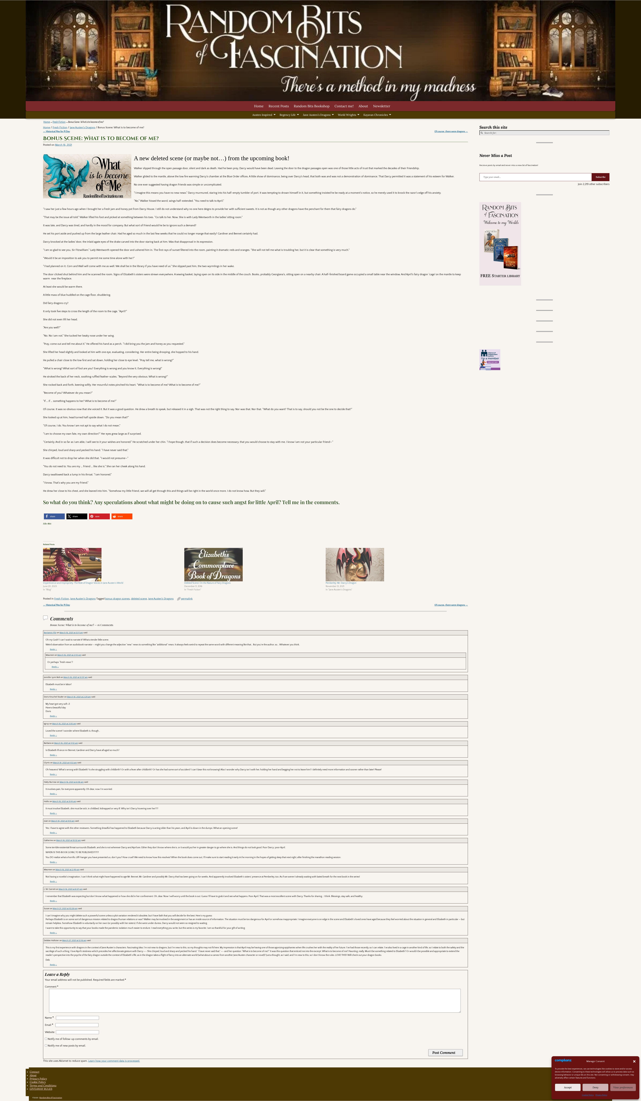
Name (49, 1017)
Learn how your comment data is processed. (114, 1060)
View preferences (623, 1087)
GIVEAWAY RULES (41, 1088)
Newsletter (381, 106)
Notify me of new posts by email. (67, 1045)
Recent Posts (279, 106)
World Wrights (347, 114)
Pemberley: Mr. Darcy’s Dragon (341, 583)
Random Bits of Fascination (50, 1098)
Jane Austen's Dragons (82, 127)
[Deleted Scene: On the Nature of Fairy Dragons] (253, 564)
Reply (53, 649)
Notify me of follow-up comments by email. (73, 1039)
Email (49, 1024)
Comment (51, 986)
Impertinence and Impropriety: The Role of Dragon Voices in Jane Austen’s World (83, 583)
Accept (568, 1087)
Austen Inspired (262, 114)
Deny (595, 1087)
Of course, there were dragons (451, 131)
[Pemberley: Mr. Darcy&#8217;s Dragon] (395, 564)
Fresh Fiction (59, 122)
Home (259, 106)
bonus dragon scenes (117, 598)
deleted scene (139, 598)
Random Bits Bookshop (312, 106)
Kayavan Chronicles (375, 114)
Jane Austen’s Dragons (317, 114)
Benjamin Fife (50, 632)
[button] (634, 1061)
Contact (34, 1071)
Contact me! (344, 106)
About (363, 106)
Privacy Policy (601, 1095)
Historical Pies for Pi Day (56, 131)
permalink (187, 598)
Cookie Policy (588, 1095)
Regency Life (288, 114)
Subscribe (600, 177)
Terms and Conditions (43, 1085)
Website (49, 1032)
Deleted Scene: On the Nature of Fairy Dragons (207, 583)
